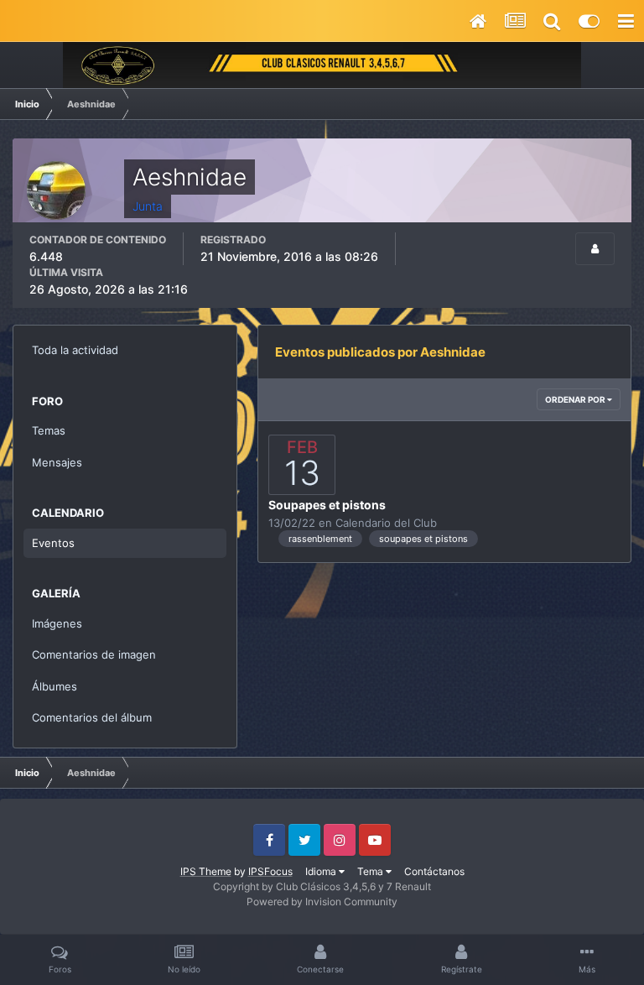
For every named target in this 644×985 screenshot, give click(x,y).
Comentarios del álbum (92, 717)
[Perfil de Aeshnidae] (595, 248)
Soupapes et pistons (327, 505)
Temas (48, 430)
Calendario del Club (386, 522)
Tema (371, 871)
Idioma (322, 871)
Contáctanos (434, 871)
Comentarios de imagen (94, 654)
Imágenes (57, 623)
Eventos (53, 543)
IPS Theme (205, 871)
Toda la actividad (75, 350)
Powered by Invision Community (322, 901)
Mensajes (57, 462)
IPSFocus (270, 871)
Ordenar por (576, 399)
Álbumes (54, 686)
